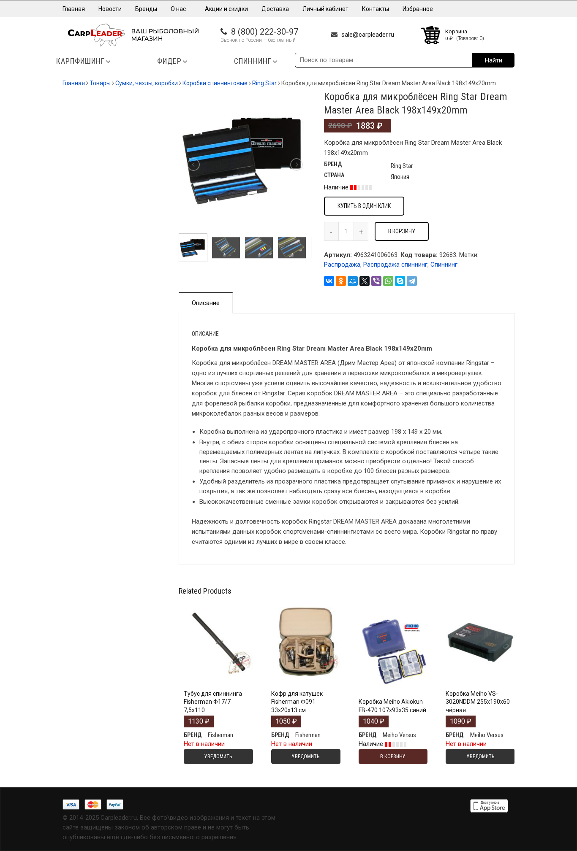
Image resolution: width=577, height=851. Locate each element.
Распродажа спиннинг (395, 264)
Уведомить (218, 684)
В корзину (401, 231)
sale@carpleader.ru (367, 34)
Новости (110, 8)
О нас (179, 8)
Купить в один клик (364, 206)
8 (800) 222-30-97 (264, 32)
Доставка (275, 8)
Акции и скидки (226, 8)
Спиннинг (443, 264)
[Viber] (376, 281)
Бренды (146, 8)
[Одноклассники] (341, 281)
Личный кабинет (325, 8)
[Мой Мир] (353, 281)
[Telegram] (412, 281)
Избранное (418, 8)
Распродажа (342, 264)
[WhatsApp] (388, 281)
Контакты (375, 8)
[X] (364, 281)
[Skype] (400, 281)
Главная (74, 8)
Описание (206, 303)
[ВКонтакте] (329, 281)
